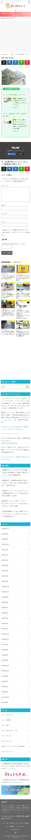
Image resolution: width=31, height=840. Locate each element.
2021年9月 (5, 549)
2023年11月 (5, 528)
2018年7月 (5, 681)
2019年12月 (5, 634)
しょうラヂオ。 (7, 420)
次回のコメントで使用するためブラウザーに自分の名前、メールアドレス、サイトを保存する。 (15, 232)
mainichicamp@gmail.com (9, 443)
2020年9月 (5, 597)
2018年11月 (5, 665)
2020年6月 (5, 613)
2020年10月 (5, 592)
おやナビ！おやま (17, 782)
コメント (4, 185)
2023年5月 (5, 534)
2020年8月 (5, 602)
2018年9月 (5, 676)
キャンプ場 (5, 725)
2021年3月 (5, 576)
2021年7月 (5, 555)
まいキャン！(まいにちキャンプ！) (15, 836)
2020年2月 (5, 623)
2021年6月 (5, 560)
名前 (3, 205)
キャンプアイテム (7, 714)
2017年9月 (5, 702)
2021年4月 (5, 570)
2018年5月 (5, 692)
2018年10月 (5, 671)
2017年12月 (5, 697)
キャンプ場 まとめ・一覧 (9, 730)
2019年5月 (5, 655)
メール (4, 213)
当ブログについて (16, 829)
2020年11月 (5, 586)
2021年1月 (5, 581)
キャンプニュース (7, 751)
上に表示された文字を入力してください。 (14, 244)
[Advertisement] (15, 36)
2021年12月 (5, 544)
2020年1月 (5, 628)
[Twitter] (20, 154)
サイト (3, 221)
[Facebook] (11, 154)
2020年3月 (5, 618)
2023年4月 (5, 539)
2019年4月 (5, 660)
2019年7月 (5, 644)
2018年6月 (5, 686)
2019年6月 (5, 649)
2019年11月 (5, 639)
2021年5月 (5, 565)
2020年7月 (5, 607)
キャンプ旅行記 (6, 720)
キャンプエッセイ (7, 741)
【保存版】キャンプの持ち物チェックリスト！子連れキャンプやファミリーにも (15, 14)
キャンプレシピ (6, 735)
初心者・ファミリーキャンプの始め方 (13, 746)
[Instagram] (15, 10)
